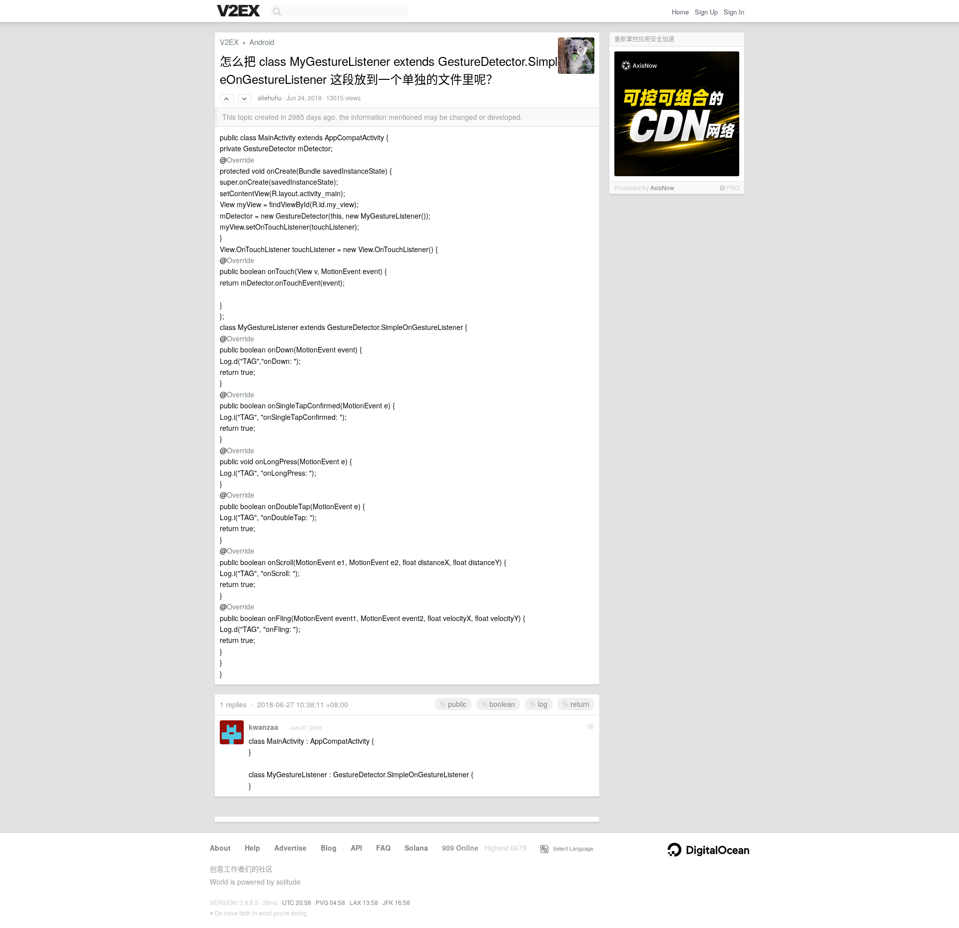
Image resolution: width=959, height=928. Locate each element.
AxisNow (662, 187)
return (578, 704)
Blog (329, 848)
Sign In (734, 11)
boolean (501, 704)
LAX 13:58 (364, 902)
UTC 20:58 (296, 902)
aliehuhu (270, 97)
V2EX (229, 41)
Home (680, 11)
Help (252, 848)
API (356, 848)
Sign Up (706, 11)
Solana (416, 848)
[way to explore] (240, 11)
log (541, 704)
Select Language (570, 848)
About (220, 848)
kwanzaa (263, 727)
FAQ (383, 848)
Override (240, 160)
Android (261, 41)
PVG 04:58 (330, 902)
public (456, 704)
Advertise (290, 848)
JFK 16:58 (396, 902)
